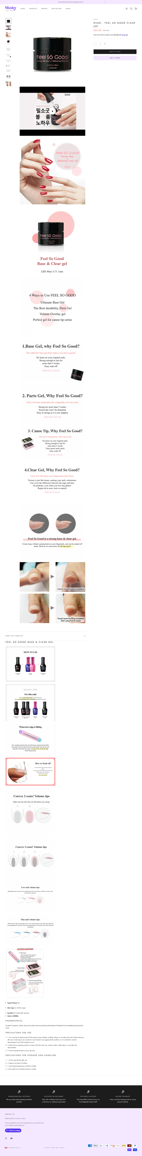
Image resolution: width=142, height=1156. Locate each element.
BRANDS (44, 9)
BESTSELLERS (57, 9)
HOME (23, 9)
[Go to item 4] (8, 42)
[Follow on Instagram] (6, 1138)
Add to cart (115, 52)
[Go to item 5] (8, 49)
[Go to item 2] (8, 28)
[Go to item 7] (8, 61)
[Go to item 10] (8, 76)
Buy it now (115, 58)
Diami (96, 19)
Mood (68, 9)
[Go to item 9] (8, 71)
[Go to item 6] (8, 56)
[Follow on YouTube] (11, 1138)
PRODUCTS (33, 9)
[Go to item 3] (8, 34)
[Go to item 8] (8, 66)
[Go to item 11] (8, 83)
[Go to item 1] (8, 21)
